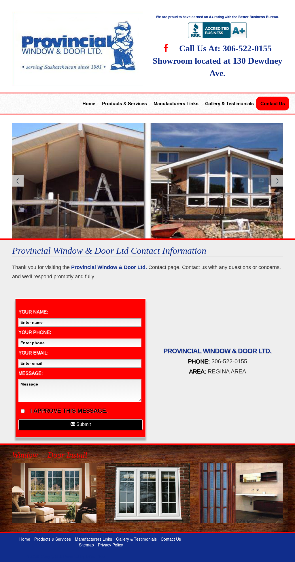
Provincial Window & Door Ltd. (109, 267)
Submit (83, 424)
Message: (30, 373)
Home (88, 103)
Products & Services (124, 103)
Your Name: (33, 311)
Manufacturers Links (176, 103)
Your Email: (33, 352)
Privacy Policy (110, 545)
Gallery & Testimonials (229, 103)
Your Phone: (34, 332)
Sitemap (86, 545)
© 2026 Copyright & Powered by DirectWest (66, 556)
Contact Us (272, 103)
